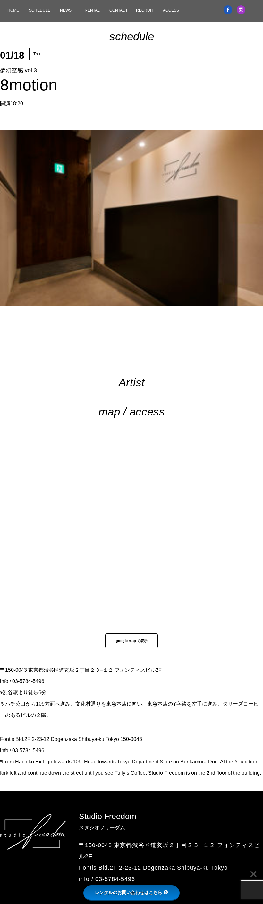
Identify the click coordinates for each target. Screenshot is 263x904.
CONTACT (118, 10)
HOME (13, 10)
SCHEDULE (39, 10)
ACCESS (171, 10)
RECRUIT (144, 10)
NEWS (66, 10)
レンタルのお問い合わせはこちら (128, 892)
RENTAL (92, 10)
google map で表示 (132, 641)
